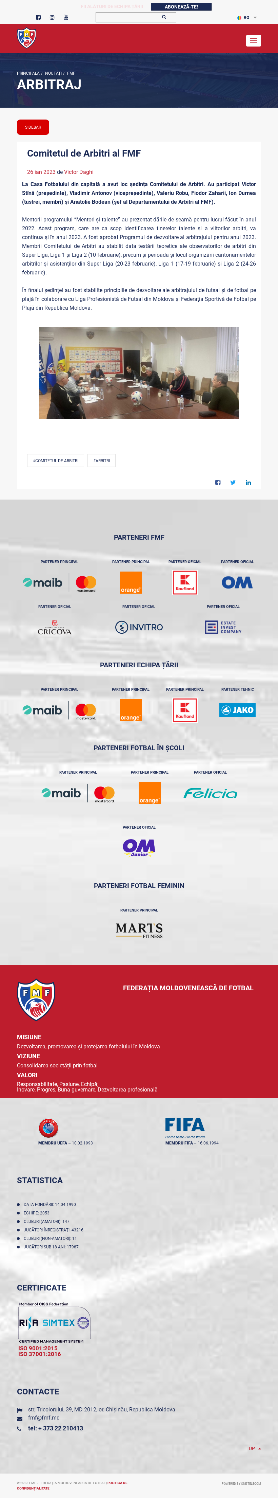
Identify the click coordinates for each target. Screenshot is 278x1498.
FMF (70, 73)
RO (246, 17)
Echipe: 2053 (38, 1213)
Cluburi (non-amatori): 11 (51, 1238)
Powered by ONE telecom (241, 1483)
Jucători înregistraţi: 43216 (54, 1230)
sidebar (33, 127)
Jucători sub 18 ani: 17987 (52, 1247)
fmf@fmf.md (44, 1417)
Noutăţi (53, 73)
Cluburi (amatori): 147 (48, 1221)
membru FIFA (179, 1143)
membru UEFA (52, 1143)
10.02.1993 (82, 1143)
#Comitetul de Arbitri (55, 460)
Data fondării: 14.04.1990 (51, 1204)
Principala (28, 73)
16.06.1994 (208, 1143)
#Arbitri (101, 460)
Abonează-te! (181, 7)
